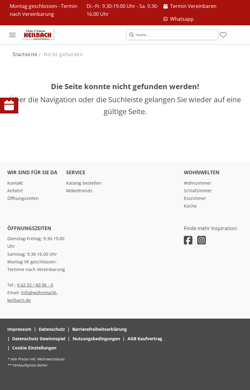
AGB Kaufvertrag (144, 338)
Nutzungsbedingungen (96, 338)
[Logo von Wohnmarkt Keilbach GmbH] (40, 35)
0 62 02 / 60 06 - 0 (35, 285)
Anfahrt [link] (15, 190)
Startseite (25, 54)
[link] (189, 6)
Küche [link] (190, 206)
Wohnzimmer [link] (197, 183)
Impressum (19, 329)
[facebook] (188, 240)
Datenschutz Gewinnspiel (38, 338)
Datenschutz (52, 329)
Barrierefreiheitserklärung (99, 329)
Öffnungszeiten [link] (23, 198)
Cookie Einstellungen (34, 348)
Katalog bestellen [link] (84, 183)
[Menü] (12, 35)
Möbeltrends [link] (79, 190)
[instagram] (201, 240)
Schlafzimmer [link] (198, 190)
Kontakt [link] (15, 183)
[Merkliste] (223, 35)
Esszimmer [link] (195, 198)
